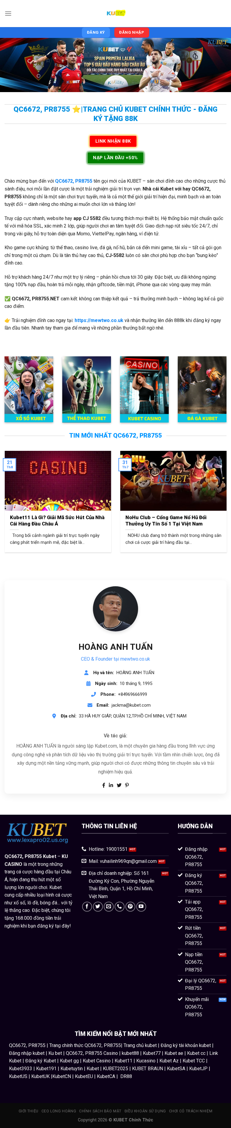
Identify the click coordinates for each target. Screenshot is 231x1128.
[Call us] (120, 907)
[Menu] (8, 13)
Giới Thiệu (28, 1111)
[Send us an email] (109, 907)
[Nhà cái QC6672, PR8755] (115, 13)
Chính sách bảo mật (100, 1111)
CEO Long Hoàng (59, 1111)
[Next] (218, 498)
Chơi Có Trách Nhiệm (191, 1111)
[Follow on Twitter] (98, 907)
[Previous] (12, 498)
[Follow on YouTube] (141, 907)
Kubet (49, 856)
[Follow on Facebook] (87, 907)
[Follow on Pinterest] (130, 907)
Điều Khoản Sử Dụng (145, 1111)
